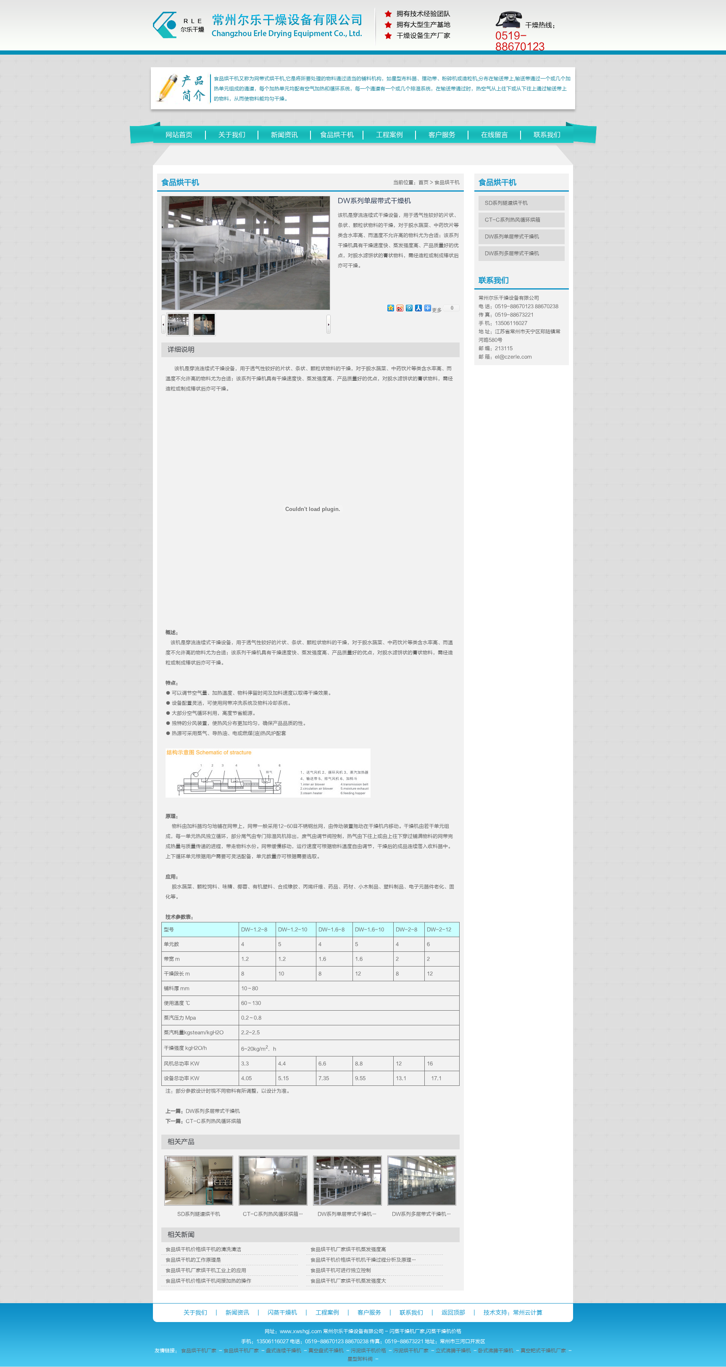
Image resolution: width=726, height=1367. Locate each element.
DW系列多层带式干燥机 (213, 1111)
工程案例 (389, 135)
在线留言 (494, 135)
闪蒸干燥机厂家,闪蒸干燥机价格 (425, 1331)
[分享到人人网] (418, 308)
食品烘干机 (337, 135)
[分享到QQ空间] (390, 308)
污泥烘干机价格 (368, 1351)
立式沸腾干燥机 (453, 1351)
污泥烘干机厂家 (411, 1351)
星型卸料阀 (360, 1359)
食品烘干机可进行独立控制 (340, 1270)
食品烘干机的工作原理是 (193, 1260)
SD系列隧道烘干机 (198, 1214)
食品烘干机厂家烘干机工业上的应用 (206, 1270)
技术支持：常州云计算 (513, 1312)
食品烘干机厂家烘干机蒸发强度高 (348, 1249)
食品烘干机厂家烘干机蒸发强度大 (348, 1281)
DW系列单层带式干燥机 (512, 237)
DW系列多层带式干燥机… (421, 1214)
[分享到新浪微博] (399, 308)
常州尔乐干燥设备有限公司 (353, 1331)
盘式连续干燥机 (283, 1351)
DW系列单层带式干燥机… (347, 1214)
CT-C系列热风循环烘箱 (213, 1121)
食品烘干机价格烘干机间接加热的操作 (208, 1281)
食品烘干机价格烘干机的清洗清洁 (203, 1249)
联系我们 (547, 135)
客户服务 (442, 135)
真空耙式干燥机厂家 (543, 1351)
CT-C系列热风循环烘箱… (273, 1214)
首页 (423, 182)
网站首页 (179, 135)
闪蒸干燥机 (282, 1312)
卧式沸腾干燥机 (495, 1351)
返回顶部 (453, 1312)
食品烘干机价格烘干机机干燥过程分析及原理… (363, 1260)
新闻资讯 (284, 135)
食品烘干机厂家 (198, 1351)
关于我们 (231, 135)
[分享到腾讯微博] (408, 308)
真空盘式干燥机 (326, 1351)
